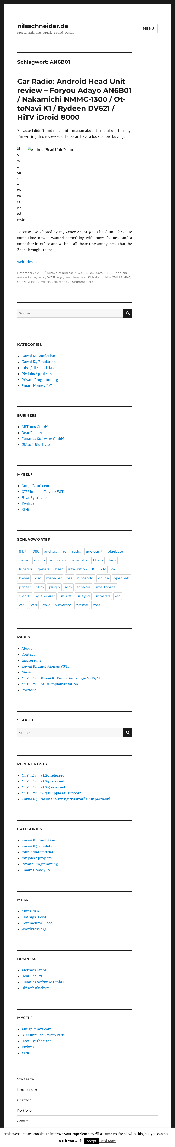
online (103, 578)
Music (27, 672)
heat (59, 569)
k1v (103, 569)
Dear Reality (32, 433)
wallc (46, 605)
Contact (28, 654)
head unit (80, 277)
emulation (58, 560)
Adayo (97, 272)
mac (37, 578)
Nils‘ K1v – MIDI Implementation (50, 684)
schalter (83, 587)
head (68, 277)
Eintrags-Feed (34, 917)
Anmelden (30, 911)
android (121, 272)
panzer (25, 587)
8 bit (23, 551)
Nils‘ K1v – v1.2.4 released (43, 787)
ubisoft (66, 596)
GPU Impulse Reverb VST (43, 492)
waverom (63, 605)
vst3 (22, 605)
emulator (80, 560)
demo (24, 560)
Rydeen (44, 281)
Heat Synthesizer (36, 497)
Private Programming (40, 380)
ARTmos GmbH (35, 427)
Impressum (31, 660)
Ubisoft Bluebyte (36, 444)
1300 (80, 272)
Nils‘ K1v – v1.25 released (43, 781)
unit (54, 281)
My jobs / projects (37, 374)
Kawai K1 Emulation (38, 356)
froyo (59, 277)
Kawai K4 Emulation (39, 362)
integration (77, 569)
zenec (62, 281)
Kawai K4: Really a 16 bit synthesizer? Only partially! (66, 799)
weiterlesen (27, 262)
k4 (113, 569)
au (64, 551)
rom (68, 587)
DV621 (51, 277)
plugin (54, 587)
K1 (89, 277)
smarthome (105, 587)
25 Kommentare (82, 281)
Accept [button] (91, 1141)
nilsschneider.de (42, 26)
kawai (24, 578)
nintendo (85, 578)
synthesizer (45, 596)
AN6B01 (109, 272)
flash (112, 560)
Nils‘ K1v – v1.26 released (43, 775)
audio (76, 551)
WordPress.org (34, 929)
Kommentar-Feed (37, 923)
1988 (35, 551)
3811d (88, 272)
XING (26, 509)
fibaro (98, 560)
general (44, 569)
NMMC (125, 277)
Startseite (25, 1079)
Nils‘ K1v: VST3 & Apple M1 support (51, 793)
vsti (34, 605)
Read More (107, 1141)
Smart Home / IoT (37, 385)
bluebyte (115, 551)
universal (102, 596)
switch (24, 596)
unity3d (83, 596)
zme (97, 605)
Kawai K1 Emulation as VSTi (45, 666)
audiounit (94, 551)
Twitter (28, 503)
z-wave (82, 605)
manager (54, 578)
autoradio (24, 277)
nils (69, 578)
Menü (149, 28)
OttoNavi (23, 281)
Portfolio (29, 690)
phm (40, 587)
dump (39, 560)
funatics (26, 569)
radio (34, 281)
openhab (121, 578)
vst (117, 596)
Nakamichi (100, 277)
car (34, 277)
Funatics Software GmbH (43, 438)
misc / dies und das (60, 272)
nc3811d (114, 277)
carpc (41, 277)
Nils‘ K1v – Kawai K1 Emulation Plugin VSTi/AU (61, 678)
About (27, 648)
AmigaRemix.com (36, 486)
